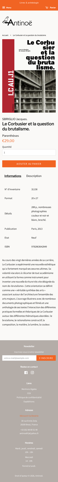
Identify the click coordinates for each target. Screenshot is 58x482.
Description (33, 176)
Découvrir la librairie (29, 415)
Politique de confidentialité (29, 397)
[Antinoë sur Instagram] (32, 373)
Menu (8, 7)
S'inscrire (46, 358)
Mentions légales (29, 389)
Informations (12, 176)
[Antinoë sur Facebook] (26, 373)
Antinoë (39, 475)
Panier (52, 7)
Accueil (5, 35)
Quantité (6, 146)
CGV (29, 393)
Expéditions (29, 401)
